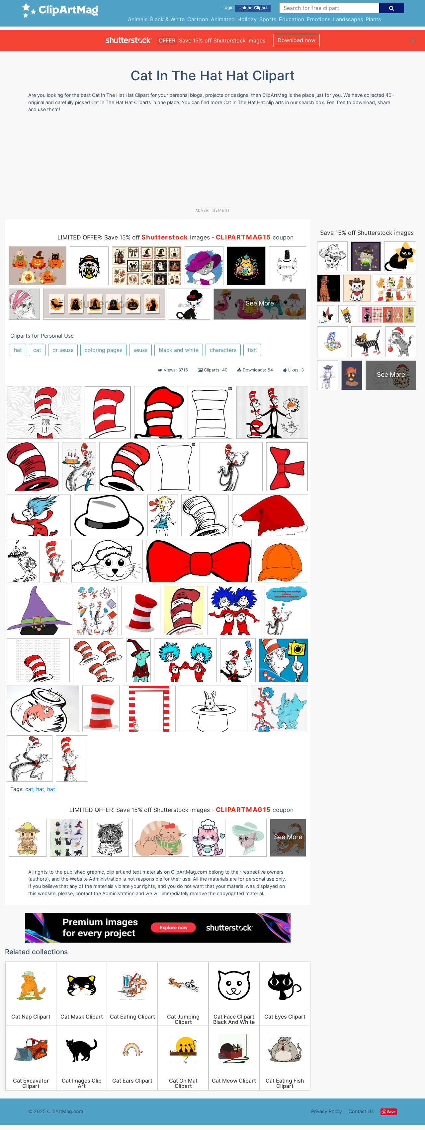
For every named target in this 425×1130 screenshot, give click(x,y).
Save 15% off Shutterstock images (367, 232)
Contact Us (361, 1111)
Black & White (167, 19)
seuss (140, 350)
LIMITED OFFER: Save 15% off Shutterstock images (139, 809)
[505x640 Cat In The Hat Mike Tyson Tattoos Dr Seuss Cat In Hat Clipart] (286, 613)
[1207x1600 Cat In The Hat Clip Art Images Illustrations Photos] (97, 613)
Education (291, 19)
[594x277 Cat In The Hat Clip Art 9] (198, 564)
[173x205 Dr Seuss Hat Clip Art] (159, 415)
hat (18, 350)
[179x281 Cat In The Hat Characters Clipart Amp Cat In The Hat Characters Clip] (163, 518)
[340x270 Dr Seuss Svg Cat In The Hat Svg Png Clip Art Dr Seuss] (44, 415)
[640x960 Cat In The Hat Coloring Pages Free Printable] (23, 564)
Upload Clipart (252, 7)
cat (37, 350)
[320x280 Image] (231, 469)
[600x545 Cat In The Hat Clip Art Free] (281, 564)
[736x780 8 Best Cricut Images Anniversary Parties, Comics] (32, 469)
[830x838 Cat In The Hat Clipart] (205, 518)
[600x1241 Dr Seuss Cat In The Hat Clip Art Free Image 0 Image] (138, 663)
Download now (296, 40)
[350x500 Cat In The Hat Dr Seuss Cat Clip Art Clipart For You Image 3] (141, 613)
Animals (137, 19)
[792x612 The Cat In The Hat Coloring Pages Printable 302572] (213, 712)
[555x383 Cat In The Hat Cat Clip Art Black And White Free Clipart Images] (107, 564)
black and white (179, 350)
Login (227, 7)
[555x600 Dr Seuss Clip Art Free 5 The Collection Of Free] (125, 469)
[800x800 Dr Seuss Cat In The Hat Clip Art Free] (98, 663)
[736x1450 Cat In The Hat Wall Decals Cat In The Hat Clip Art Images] (55, 564)
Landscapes (348, 19)
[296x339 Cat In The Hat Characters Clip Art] (29, 761)
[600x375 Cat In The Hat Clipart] (270, 518)
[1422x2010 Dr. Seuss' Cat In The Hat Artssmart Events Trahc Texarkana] (237, 663)
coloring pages (103, 350)
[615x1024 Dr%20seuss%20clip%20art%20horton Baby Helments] (71, 761)
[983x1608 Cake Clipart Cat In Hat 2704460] (79, 469)
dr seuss (62, 350)
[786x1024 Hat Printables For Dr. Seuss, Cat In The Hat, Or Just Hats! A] (175, 469)
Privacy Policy (326, 1111)
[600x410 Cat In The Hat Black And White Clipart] (109, 518)
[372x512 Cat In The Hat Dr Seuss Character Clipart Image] (184, 613)
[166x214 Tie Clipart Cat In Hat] (287, 469)
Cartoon (197, 19)
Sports (267, 19)
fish (252, 350)
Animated (223, 19)
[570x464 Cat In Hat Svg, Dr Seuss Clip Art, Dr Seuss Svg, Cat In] (272, 415)
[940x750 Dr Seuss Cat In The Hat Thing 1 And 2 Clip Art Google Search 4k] (185, 663)
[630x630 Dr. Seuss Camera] (283, 663)
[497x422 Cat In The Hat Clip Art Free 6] (39, 613)
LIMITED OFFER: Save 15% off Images (133, 237)
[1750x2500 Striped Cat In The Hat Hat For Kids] (101, 712)
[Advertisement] (212, 162)
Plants (373, 19)
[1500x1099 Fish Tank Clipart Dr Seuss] (43, 712)
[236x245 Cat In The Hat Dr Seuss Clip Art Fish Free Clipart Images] (234, 613)
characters (223, 350)
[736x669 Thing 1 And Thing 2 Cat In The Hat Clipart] (279, 711)
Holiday (247, 19)
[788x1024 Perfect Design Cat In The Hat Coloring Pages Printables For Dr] (210, 415)
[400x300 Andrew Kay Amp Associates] (38, 518)
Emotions (318, 19)
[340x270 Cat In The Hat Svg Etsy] (38, 663)
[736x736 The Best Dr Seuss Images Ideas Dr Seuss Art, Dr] (149, 712)
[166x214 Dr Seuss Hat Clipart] (107, 415)
